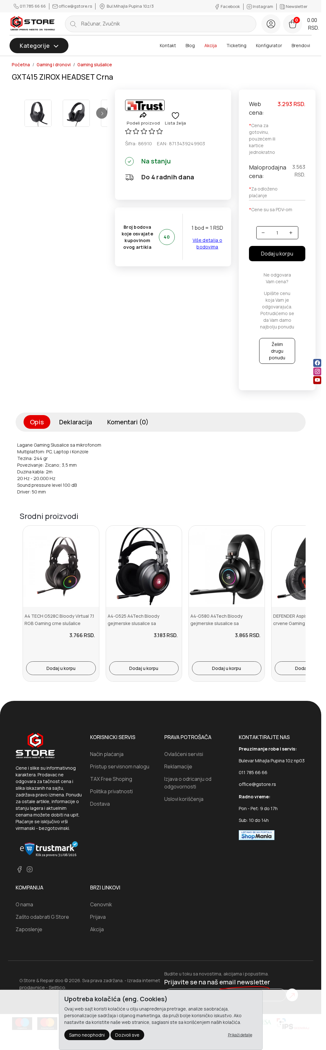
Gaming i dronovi (54, 65)
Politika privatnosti (111, 791)
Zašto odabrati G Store (42, 916)
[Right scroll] (101, 113)
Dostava (100, 803)
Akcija (210, 45)
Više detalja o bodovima (207, 243)
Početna (21, 65)
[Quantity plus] (291, 232)
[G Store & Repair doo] (33, 23)
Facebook (230, 6)
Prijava (98, 916)
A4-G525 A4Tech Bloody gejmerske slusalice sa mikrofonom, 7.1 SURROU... (135, 623)
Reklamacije (178, 766)
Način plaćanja (107, 754)
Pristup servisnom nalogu (119, 766)
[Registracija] (270, 23)
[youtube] (317, 380)
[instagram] (317, 371)
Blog (190, 45)
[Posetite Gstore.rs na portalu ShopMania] (256, 834)
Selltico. (57, 987)
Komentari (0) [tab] (128, 422)
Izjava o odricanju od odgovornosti (187, 782)
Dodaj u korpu (277, 253)
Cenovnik (101, 904)
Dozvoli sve (127, 1035)
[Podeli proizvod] (143, 115)
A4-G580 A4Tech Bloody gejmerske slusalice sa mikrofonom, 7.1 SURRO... (216, 623)
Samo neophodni (87, 1035)
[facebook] (317, 363)
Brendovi (301, 45)
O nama (24, 904)
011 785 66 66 (33, 6)
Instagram (263, 6)
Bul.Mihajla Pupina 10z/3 (130, 6)
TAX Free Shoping (111, 778)
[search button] (73, 24)
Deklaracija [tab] (75, 422)
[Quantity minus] (263, 232)
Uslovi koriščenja (183, 798)
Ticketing (236, 45)
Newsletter (296, 6)
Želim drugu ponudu (277, 351)
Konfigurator (269, 45)
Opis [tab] (37, 422)
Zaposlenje (29, 929)
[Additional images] (38, 113)
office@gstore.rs (75, 6)
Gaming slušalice (94, 65)
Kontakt (168, 45)
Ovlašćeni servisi (183, 754)
